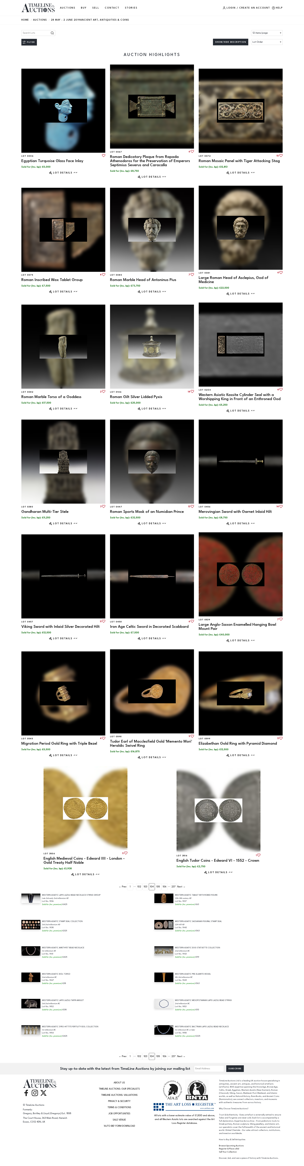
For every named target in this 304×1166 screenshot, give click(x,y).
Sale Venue (119, 1119)
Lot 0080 (116, 275)
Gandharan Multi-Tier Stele (45, 512)
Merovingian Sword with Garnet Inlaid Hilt (235, 512)
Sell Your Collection (228, 1152)
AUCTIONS (67, 8)
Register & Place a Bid (229, 1149)
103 (145, 886)
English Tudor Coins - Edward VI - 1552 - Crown (218, 860)
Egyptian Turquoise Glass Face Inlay (52, 161)
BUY (84, 8)
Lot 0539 (204, 620)
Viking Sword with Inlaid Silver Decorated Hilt (60, 626)
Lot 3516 (182, 856)
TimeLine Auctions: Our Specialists (119, 1089)
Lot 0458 (116, 622)
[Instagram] (35, 1092)
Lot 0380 (27, 507)
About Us (119, 1082)
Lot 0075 (27, 275)
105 (158, 886)
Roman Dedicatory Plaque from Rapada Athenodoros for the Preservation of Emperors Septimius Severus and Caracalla (150, 161)
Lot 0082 (27, 392)
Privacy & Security (119, 1101)
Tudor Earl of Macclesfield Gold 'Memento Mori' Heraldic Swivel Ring (151, 743)
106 (164, 886)
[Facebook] (26, 1092)
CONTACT (112, 8)
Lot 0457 (27, 622)
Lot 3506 (49, 853)
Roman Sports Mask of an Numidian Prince (147, 512)
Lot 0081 (204, 273)
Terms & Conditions (119, 1107)
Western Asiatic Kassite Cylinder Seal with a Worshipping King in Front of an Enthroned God (240, 397)
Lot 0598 (116, 736)
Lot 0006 (27, 156)
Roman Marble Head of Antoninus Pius (143, 280)
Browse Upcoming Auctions (231, 1146)
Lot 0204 (205, 390)
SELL (95, 8)
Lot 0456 (204, 507)
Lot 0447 (116, 507)
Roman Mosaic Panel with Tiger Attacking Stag (239, 161)
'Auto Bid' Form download (119, 1126)
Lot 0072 (205, 156)
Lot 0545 (27, 739)
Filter (31, 42)
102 (139, 886)
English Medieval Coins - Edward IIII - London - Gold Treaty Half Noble (84, 860)
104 (152, 886)
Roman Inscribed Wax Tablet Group (52, 280)
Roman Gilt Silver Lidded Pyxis (136, 397)
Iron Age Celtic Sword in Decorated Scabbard (149, 626)
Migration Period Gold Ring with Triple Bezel (59, 743)
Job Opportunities (119, 1113)
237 (173, 886)
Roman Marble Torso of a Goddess (51, 397)
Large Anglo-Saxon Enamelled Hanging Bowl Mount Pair (237, 626)
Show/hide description (230, 42)
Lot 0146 (115, 392)
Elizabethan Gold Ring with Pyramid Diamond (238, 743)
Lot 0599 (204, 739)
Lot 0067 (116, 152)
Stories (131, 8)
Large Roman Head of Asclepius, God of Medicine (233, 280)
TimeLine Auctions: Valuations (119, 1095)
